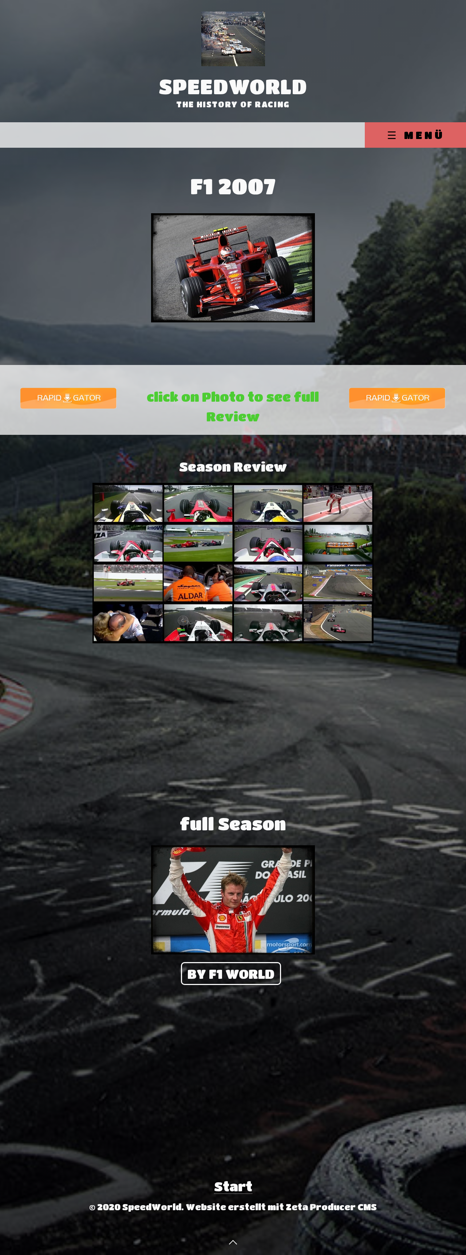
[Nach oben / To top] (233, 1241)
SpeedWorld (233, 86)
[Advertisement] (50, 566)
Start (233, 1186)
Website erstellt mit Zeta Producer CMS (281, 1207)
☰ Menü (416, 135)
